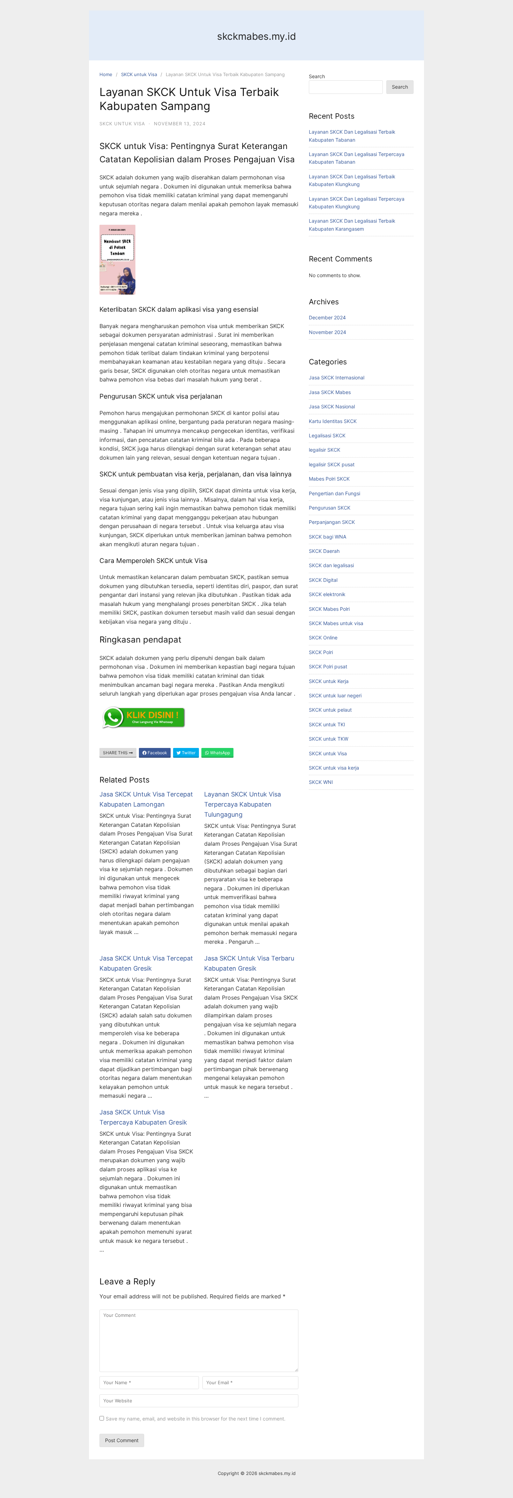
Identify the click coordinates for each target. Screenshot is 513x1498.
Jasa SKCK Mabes (330, 392)
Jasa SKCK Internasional (336, 377)
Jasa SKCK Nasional (332, 406)
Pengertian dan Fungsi (334, 493)
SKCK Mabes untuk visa (336, 623)
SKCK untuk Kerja (329, 681)
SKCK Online (323, 637)
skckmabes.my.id (256, 36)
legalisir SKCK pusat (332, 464)
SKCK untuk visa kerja (334, 768)
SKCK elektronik (327, 594)
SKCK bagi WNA (327, 537)
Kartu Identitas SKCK (333, 421)
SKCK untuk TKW (328, 739)
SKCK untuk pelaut (330, 710)
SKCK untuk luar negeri (335, 695)
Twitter (188, 752)
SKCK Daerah (324, 551)
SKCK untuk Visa (139, 74)
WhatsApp (219, 752)
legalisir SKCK (324, 450)
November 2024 (327, 332)
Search (317, 76)
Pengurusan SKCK (329, 508)
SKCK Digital (323, 580)
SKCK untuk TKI (327, 724)
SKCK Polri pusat (328, 666)
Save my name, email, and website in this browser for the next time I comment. (195, 1419)
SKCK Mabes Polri (329, 609)
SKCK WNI (321, 782)
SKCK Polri (321, 652)
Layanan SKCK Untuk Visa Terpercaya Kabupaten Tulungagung (242, 804)
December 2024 (327, 317)
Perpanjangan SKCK (332, 522)
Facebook (157, 752)
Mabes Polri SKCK (329, 479)
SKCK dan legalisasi (331, 565)
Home (105, 74)
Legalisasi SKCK (327, 435)
